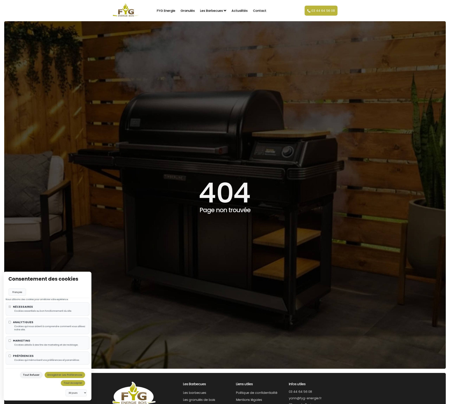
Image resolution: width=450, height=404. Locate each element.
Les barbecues (194, 392)
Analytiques (23, 322)
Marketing (21, 340)
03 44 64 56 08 (323, 10)
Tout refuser (31, 375)
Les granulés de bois (199, 400)
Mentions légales (249, 400)
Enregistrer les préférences (64, 375)
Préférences (23, 356)
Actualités (240, 10)
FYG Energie (166, 10)
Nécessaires (23, 306)
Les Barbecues (211, 10)
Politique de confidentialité (256, 392)
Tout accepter (73, 383)
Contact (259, 10)
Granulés (188, 10)
